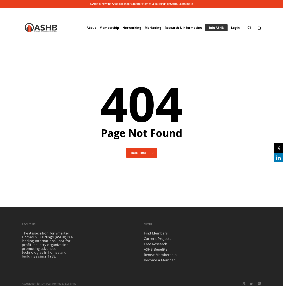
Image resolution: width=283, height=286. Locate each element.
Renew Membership (160, 255)
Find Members (156, 233)
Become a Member (159, 260)
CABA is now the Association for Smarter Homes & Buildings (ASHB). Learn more (141, 3)
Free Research (155, 244)
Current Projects (157, 238)
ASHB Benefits (155, 249)
